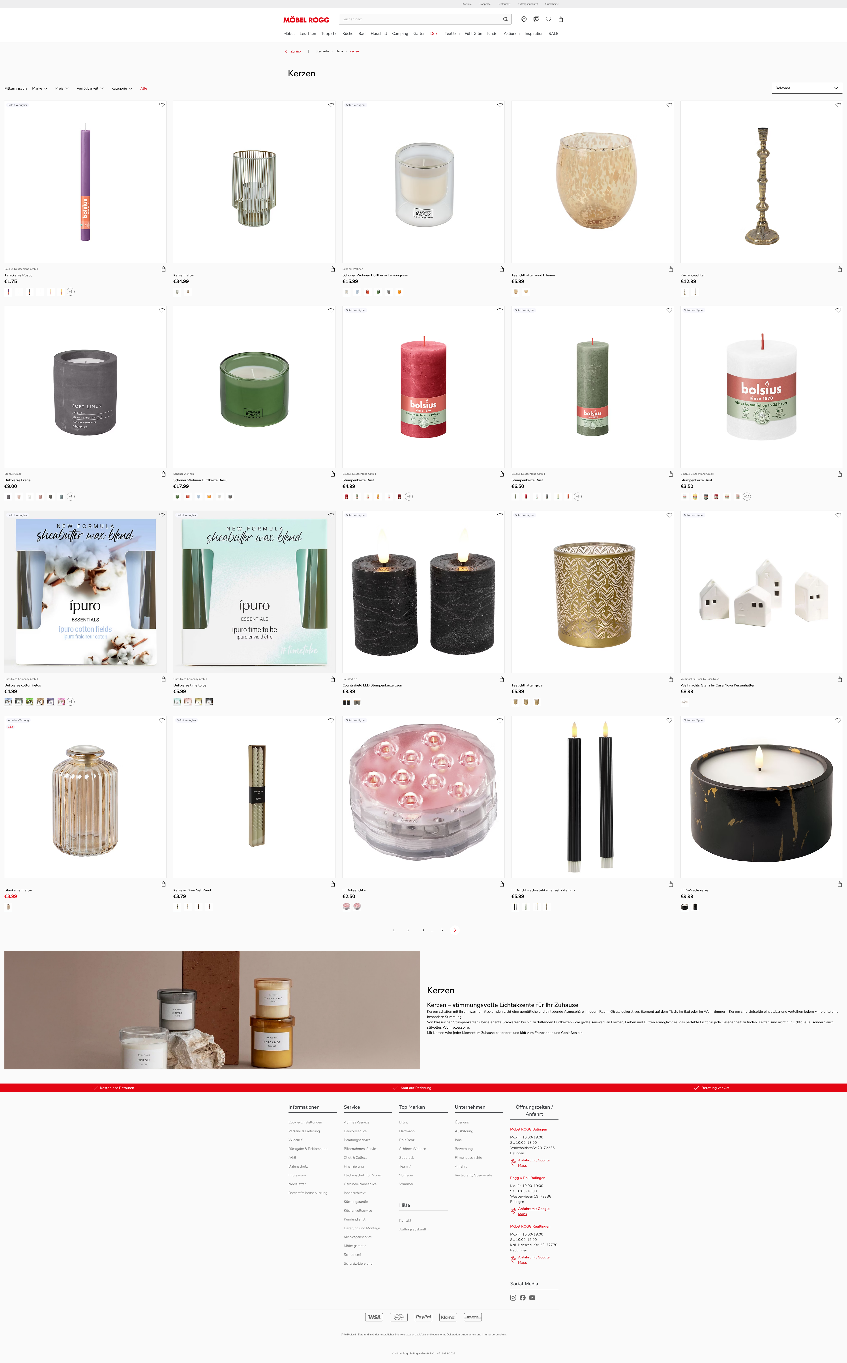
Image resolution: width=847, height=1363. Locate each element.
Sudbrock (406, 1157)
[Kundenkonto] (524, 19)
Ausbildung (464, 1131)
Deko (339, 51)
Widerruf (295, 1140)
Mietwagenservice (358, 1237)
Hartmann (407, 1131)
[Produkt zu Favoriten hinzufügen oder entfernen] (162, 105)
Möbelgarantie (355, 1245)
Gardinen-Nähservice (360, 1184)
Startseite (322, 51)
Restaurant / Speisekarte (473, 1175)
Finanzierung (354, 1166)
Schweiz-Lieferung (358, 1263)
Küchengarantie (356, 1201)
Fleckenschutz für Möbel (363, 1175)
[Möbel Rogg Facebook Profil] (523, 1299)
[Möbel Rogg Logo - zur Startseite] (306, 19)
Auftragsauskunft (412, 1229)
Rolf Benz (406, 1140)
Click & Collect (355, 1157)
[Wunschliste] (548, 19)
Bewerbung (464, 1148)
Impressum (297, 1175)
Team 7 (405, 1166)
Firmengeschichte (468, 1157)
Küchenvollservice (358, 1210)
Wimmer (406, 1184)
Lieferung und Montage (362, 1228)
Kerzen (354, 51)
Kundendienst (354, 1219)
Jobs (458, 1140)
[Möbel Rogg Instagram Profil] (513, 1299)
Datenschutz (298, 1166)
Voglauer (406, 1175)
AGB (292, 1157)
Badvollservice (355, 1131)
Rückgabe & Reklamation (308, 1148)
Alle (143, 88)
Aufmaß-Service (356, 1122)
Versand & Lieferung (304, 1131)
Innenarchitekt (354, 1193)
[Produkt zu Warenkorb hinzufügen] (163, 269)
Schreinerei (352, 1254)
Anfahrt (461, 1166)
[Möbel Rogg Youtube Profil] (532, 1299)
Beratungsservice (357, 1140)
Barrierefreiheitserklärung (308, 1193)
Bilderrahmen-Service (360, 1148)
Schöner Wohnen (412, 1148)
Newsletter (297, 1184)
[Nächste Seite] (455, 930)
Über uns (462, 1122)
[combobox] (807, 88)
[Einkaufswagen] (561, 19)
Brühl (403, 1122)
